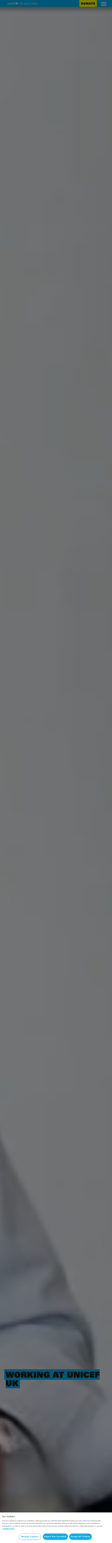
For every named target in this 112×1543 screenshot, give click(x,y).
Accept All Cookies (80, 1536)
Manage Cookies (29, 1536)
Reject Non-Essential (55, 1536)
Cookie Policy (9, 1529)
